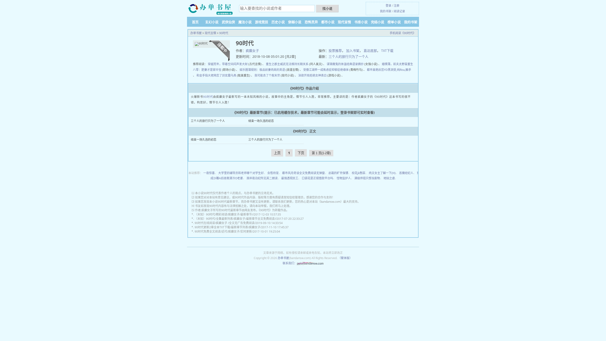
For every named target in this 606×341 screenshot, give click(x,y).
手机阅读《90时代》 (403, 33)
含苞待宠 (273, 173)
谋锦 (329, 64)
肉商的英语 (278, 70)
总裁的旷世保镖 (338, 173)
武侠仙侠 (228, 22)
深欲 (301, 75)
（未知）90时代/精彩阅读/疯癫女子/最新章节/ (224, 214)
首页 (195, 22)
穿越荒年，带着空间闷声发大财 (228, 64)
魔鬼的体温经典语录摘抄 (348, 64)
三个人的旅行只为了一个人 (348, 56)
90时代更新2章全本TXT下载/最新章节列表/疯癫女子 (227, 227)
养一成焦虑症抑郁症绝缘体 (332, 70)
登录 (388, 6)
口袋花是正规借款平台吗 (317, 178)
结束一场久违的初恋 (261, 121)
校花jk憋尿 (358, 173)
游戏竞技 (261, 22)
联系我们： (290, 263)
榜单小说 (394, 22)
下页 (301, 153)
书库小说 (361, 22)
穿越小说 (294, 22)
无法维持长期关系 (297, 64)
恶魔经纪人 (406, 173)
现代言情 (344, 22)
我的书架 (385, 11)
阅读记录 (399, 11)
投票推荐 (335, 50)
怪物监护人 (344, 178)
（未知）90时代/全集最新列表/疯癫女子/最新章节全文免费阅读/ (235, 219)
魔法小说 (245, 22)
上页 (277, 153)
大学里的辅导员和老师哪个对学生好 (241, 173)
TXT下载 (387, 50)
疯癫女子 (252, 50)
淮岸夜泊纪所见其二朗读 (262, 178)
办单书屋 (196, 33)
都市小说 (327, 22)
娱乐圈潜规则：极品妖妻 (255, 70)
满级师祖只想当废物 (367, 178)
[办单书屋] (210, 9)
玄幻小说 (211, 22)
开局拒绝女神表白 (315, 75)
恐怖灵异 (311, 22)
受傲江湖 (309, 70)
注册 (396, 6)
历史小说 (278, 22)
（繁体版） (345, 258)
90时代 (223, 33)
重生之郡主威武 (276, 64)
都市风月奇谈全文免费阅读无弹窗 (303, 173)
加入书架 (352, 50)
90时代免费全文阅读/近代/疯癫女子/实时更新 (223, 231)
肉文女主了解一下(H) (382, 173)
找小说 (327, 8)
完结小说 (377, 22)
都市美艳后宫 (375, 70)
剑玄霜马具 (229, 75)
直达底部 (370, 50)
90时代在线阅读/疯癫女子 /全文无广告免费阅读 (224, 223)
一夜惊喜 (209, 173)
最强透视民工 (289, 178)
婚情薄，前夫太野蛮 (394, 64)
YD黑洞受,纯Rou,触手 (397, 70)
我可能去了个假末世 (267, 75)
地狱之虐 (389, 178)
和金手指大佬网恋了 (209, 75)
